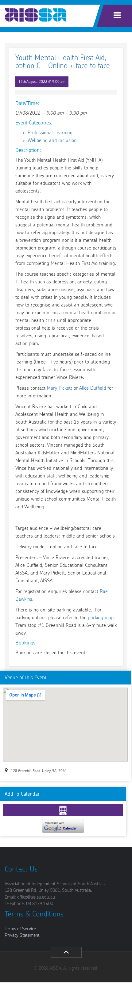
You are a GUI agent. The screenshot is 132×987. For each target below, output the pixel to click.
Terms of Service (20, 929)
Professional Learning (50, 132)
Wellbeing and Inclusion (52, 140)
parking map (101, 617)
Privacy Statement (22, 935)
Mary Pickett (59, 388)
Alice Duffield (92, 388)
